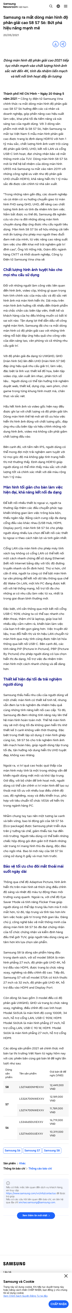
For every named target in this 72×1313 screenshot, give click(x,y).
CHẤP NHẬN (59, 1304)
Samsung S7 (32, 1150)
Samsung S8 (52, 1150)
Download (56, 44)
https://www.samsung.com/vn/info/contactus (31, 1193)
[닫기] (66, 1276)
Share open (63, 44)
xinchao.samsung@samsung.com (37, 1202)
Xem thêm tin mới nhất (34, 1215)
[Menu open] (66, 6)
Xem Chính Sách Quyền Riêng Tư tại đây (25, 1296)
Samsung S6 (12, 1150)
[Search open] (51, 6)
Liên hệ (7, 1272)
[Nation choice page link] (58, 6)
